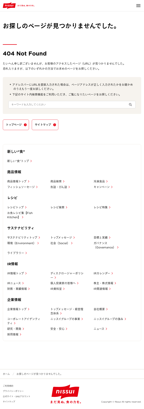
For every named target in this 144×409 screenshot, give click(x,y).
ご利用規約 (8, 386)
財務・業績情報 (17, 289)
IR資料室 (56, 289)
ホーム (6, 373)
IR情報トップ (15, 273)
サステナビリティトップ (22, 237)
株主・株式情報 (103, 283)
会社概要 (99, 309)
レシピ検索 (57, 207)
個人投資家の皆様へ (63, 283)
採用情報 (12, 334)
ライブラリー (15, 253)
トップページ (14, 124)
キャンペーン (102, 187)
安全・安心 (57, 329)
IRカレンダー (102, 273)
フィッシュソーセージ (21, 187)
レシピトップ (15, 207)
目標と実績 (101, 237)
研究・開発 (14, 329)
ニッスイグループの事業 (65, 319)
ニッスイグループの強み (108, 319)
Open (138, 5)
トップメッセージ (61, 237)
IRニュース (14, 283)
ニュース (99, 329)
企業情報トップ (17, 309)
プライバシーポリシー (13, 391)
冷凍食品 (99, 181)
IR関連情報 (101, 289)
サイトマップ (43, 124)
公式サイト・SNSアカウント (16, 396)
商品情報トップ (17, 181)
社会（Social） (60, 243)
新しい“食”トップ (18, 161)
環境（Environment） (21, 243)
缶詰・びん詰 (58, 187)
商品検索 (56, 181)
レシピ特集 (101, 207)
